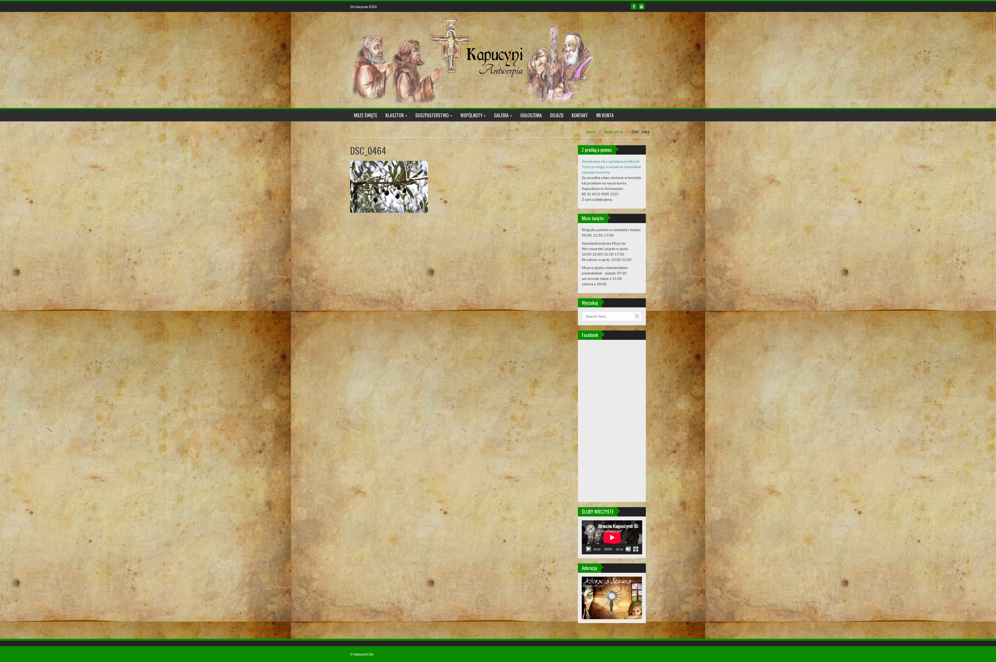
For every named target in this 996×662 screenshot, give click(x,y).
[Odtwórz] (588, 549)
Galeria (501, 115)
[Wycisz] (628, 549)
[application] (612, 537)
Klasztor (394, 115)
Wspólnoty (471, 115)
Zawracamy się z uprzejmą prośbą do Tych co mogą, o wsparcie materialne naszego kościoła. (611, 166)
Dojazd (556, 115)
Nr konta (605, 115)
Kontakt (580, 115)
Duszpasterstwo (432, 115)
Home (591, 131)
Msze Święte (365, 115)
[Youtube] (641, 6)
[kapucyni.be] (472, 59)
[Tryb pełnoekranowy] (635, 549)
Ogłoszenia (531, 115)
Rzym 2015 (613, 131)
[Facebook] (634, 6)
